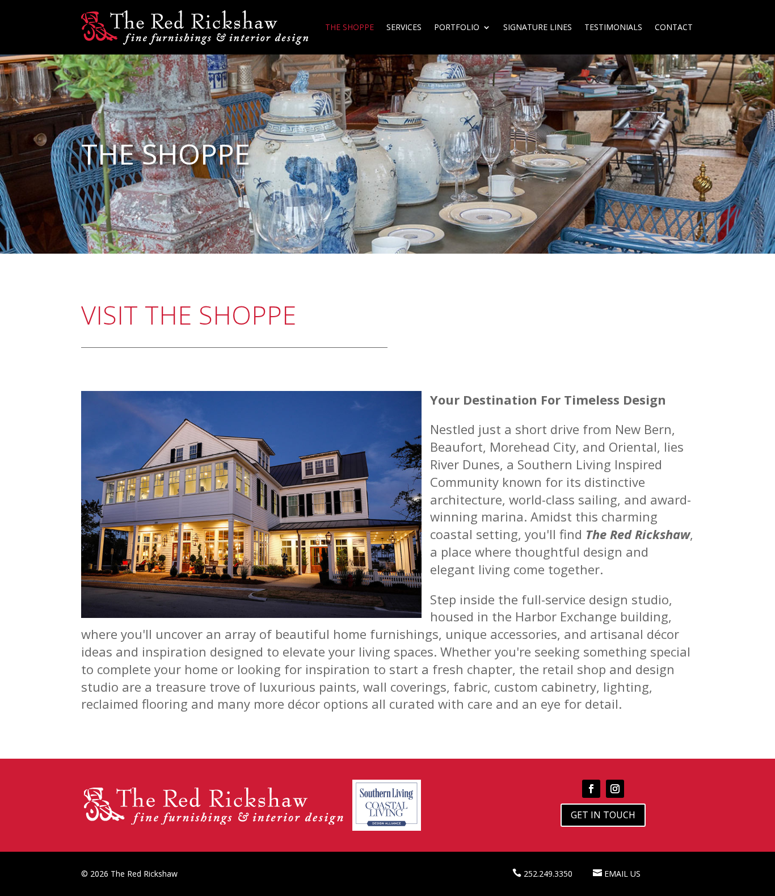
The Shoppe (349, 27)
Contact (674, 27)
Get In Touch (603, 815)
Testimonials (613, 27)
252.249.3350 (548, 873)
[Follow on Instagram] (615, 789)
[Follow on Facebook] (591, 789)
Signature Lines (537, 27)
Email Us (622, 873)
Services (404, 27)
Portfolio (456, 27)
